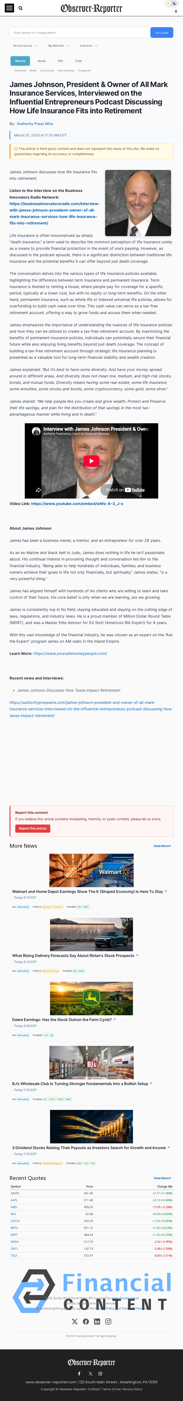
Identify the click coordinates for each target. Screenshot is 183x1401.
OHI (93, 1163)
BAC (13, 1214)
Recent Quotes (22, 45)
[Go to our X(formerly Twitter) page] (90, 1374)
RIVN (81, 971)
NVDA (15, 1242)
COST (52, 1099)
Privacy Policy (105, 1308)
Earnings (47, 907)
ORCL (14, 1249)
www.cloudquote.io (125, 1298)
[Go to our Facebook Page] (79, 1374)
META (14, 1228)
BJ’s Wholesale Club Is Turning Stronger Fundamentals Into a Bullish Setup (82, 1083)
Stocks (42, 61)
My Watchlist (56, 45)
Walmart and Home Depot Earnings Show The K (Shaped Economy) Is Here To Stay (89, 891)
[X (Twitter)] (75, 1322)
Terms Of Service (134, 1308)
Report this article (32, 828)
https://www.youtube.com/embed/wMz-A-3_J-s (77, 503)
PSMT (60, 1099)
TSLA (14, 1256)
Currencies (47, 70)
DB (75, 971)
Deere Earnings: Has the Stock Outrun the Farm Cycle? (64, 1019)
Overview (20, 70)
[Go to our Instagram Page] (100, 1374)
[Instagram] (108, 1322)
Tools (78, 61)
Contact (94, 1389)
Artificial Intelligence (52, 1163)
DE (52, 1035)
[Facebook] (86, 1322)
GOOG (15, 1221)
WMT (86, 907)
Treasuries (84, 70)
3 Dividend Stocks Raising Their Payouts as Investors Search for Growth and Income (91, 1147)
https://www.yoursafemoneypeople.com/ (70, 653)
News (33, 70)
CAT (46, 1035)
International (66, 70)
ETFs (60, 61)
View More (161, 846)
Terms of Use (111, 1389)
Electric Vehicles (51, 971)
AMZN (15, 1193)
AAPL (14, 1200)
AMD (14, 1207)
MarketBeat (23, 907)
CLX (86, 1163)
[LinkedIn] (97, 1322)
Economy (58, 907)
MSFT (14, 1235)
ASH (79, 1163)
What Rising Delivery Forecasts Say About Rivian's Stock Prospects (75, 955)
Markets (20, 61)
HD (79, 907)
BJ (45, 1099)
